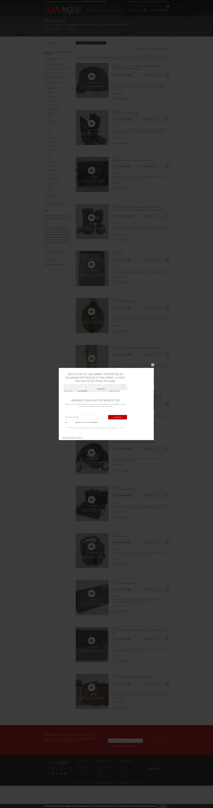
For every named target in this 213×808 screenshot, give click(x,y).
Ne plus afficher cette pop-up (73, 438)
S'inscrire (117, 417)
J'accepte (163, 806)
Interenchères (101, 389)
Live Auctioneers (82, 391)
